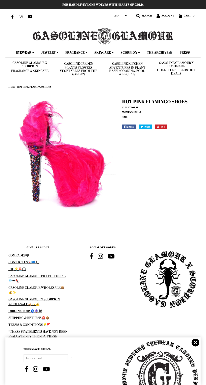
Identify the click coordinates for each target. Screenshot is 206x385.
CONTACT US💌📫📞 (23, 262)
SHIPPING (16, 318)
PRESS (185, 52)
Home (11, 86)
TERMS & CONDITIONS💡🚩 (29, 325)
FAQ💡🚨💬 (17, 269)
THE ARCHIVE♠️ (160, 52)
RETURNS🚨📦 (38, 318)
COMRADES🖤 (19, 255)
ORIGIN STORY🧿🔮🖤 (25, 311)
